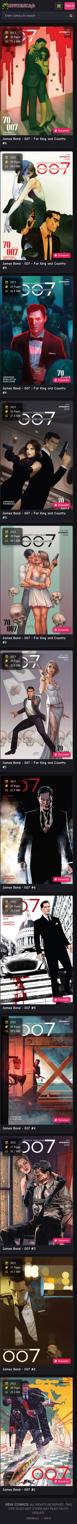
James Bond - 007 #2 (18, 1369)
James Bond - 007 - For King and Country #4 (34, 390)
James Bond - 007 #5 (19, 1008)
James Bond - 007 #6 (19, 887)
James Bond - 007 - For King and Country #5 (34, 266)
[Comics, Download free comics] (25, 6)
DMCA (47, 1518)
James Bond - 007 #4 (18, 1128)
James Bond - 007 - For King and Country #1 (34, 765)
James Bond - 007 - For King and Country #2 (34, 640)
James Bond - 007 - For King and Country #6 (34, 141)
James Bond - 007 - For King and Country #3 (34, 515)
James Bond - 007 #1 (18, 1490)
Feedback (32, 1518)
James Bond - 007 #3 (19, 1249)
